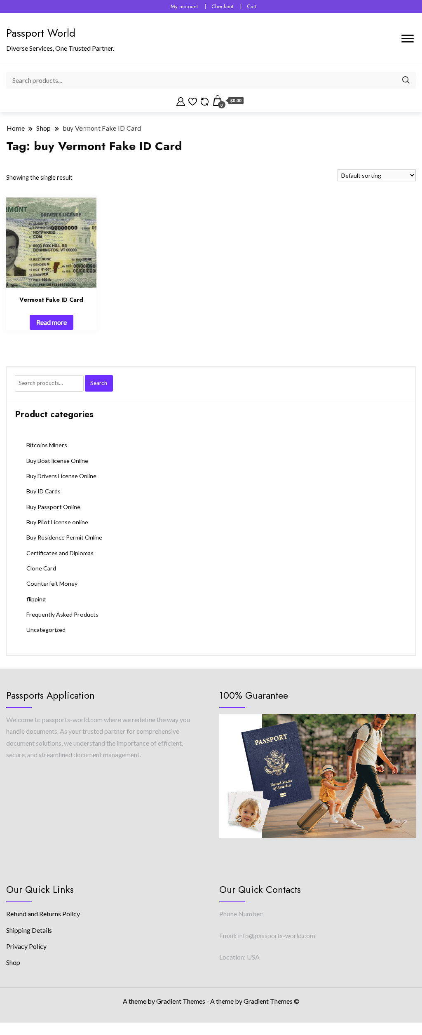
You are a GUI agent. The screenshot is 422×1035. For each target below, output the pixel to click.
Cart (251, 6)
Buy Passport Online (53, 506)
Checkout (222, 6)
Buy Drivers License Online (61, 475)
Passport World (40, 33)
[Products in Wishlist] (192, 100)
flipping (36, 599)
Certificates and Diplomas (60, 552)
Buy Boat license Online (57, 460)
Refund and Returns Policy (43, 914)
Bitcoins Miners (46, 444)
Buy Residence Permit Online (64, 537)
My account (184, 6)
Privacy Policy (26, 946)
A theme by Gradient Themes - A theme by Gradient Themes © (211, 1001)
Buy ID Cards (43, 491)
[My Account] (180, 100)
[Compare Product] (204, 100)
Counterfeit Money (51, 583)
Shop (13, 962)
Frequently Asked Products (62, 614)
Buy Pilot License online (57, 522)
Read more (51, 322)
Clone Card (41, 568)
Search (98, 383)
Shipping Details (29, 930)
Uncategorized (46, 629)
